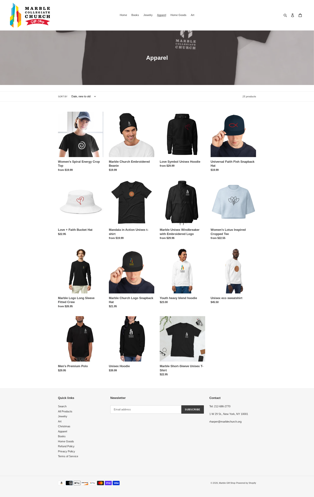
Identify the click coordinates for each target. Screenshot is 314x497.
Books (62, 436)
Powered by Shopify (246, 483)
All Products (65, 411)
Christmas (64, 426)
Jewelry (62, 416)
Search (62, 406)
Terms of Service (68, 456)
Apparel (62, 431)
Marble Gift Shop (227, 483)
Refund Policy (66, 446)
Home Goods (66, 441)
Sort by (62, 96)
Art (59, 421)
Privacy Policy (66, 451)
